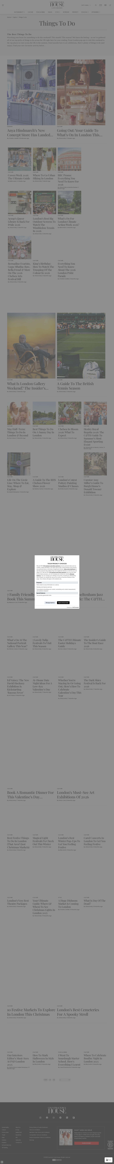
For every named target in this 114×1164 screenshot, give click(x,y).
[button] (108, 1159)
